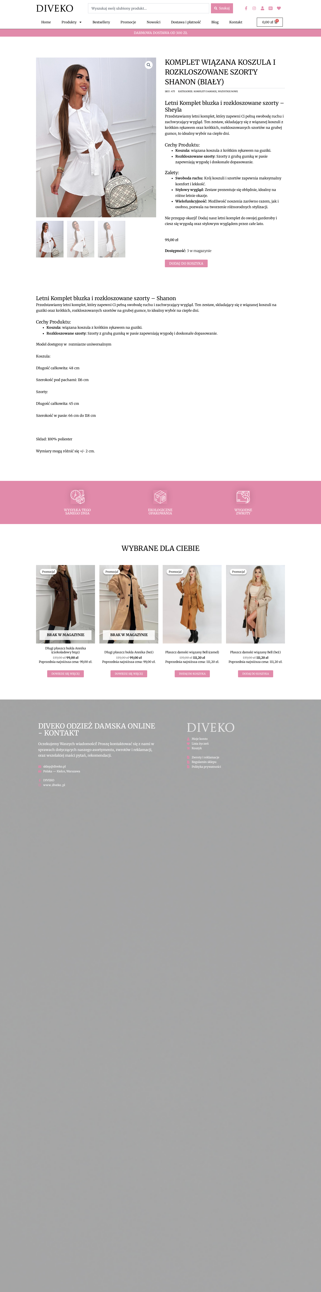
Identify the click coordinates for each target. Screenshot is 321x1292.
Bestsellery (101, 22)
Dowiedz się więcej (65, 673)
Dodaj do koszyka (186, 263)
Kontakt (235, 22)
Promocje (128, 22)
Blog (215, 22)
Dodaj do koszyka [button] (192, 673)
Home (46, 22)
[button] (149, 65)
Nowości (153, 22)
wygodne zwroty (243, 511)
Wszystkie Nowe (228, 91)
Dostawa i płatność (186, 22)
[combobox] (148, 8)
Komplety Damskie (205, 91)
